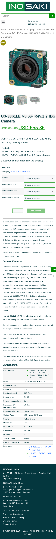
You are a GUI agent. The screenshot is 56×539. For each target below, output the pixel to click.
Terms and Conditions (13, 514)
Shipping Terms (10, 521)
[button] (3, 22)
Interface (5, 178)
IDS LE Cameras (20, 33)
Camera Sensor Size (9, 191)
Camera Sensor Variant (10, 197)
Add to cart (36, 211)
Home (4, 29)
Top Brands (14, 29)
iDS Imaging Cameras (32, 29)
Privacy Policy (9, 524)
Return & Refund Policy (13, 517)
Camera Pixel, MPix (9, 184)
